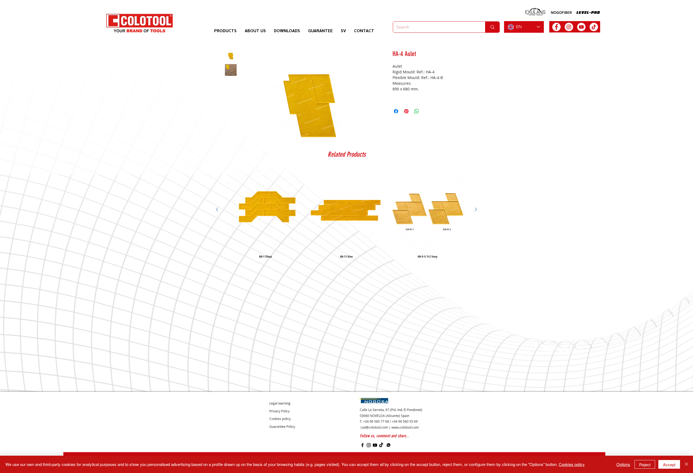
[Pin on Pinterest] (406, 111)
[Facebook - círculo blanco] (556, 27)
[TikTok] (594, 27)
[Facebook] (362, 445)
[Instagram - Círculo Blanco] (569, 27)
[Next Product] (476, 209)
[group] (346, 213)
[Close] (686, 464)
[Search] (492, 27)
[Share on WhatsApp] (416, 111)
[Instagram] (368, 445)
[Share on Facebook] (396, 111)
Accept (669, 464)
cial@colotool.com (374, 427)
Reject (644, 464)
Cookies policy (572, 464)
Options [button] (623, 464)
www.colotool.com (405, 427)
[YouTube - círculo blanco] (581, 27)
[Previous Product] (217, 209)
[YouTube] (375, 445)
